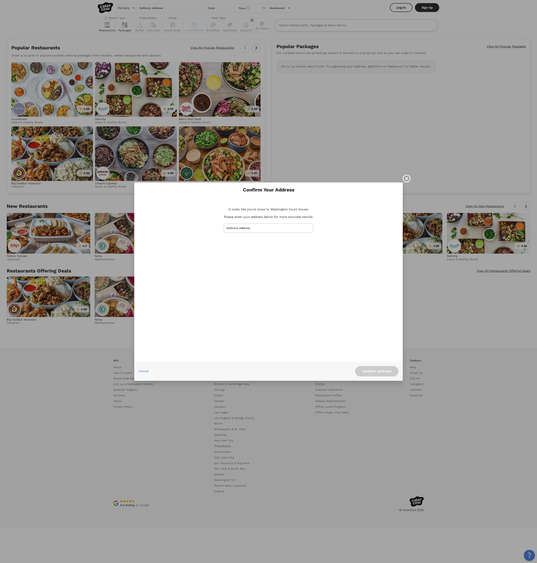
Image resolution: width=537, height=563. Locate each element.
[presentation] (268, 228)
